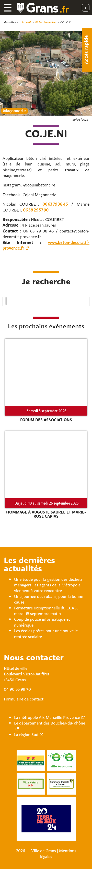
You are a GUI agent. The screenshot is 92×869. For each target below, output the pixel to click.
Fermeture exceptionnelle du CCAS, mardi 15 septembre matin (45, 610)
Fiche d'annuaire (45, 22)
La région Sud (26, 734)
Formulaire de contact (23, 698)
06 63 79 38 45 (55, 203)
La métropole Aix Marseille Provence (47, 717)
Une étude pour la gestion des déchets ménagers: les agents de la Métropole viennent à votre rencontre (48, 584)
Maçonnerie (14, 110)
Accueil (26, 22)
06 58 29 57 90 (36, 209)
